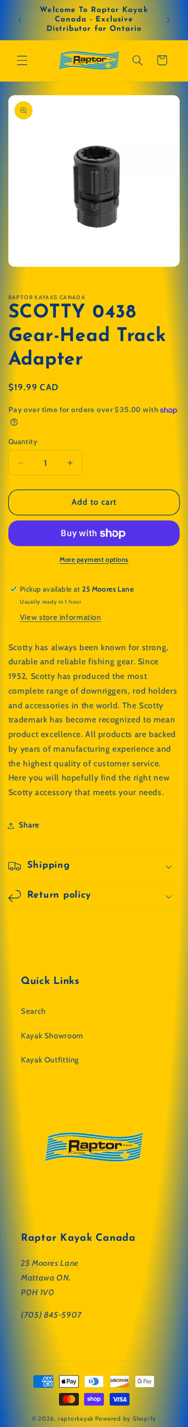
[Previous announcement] (19, 19)
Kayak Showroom (52, 1035)
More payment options (94, 559)
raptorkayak (75, 1418)
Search (33, 1011)
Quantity (22, 441)
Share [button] (29, 825)
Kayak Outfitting (50, 1059)
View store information (60, 617)
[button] (22, 60)
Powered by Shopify (125, 1418)
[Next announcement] (168, 19)
